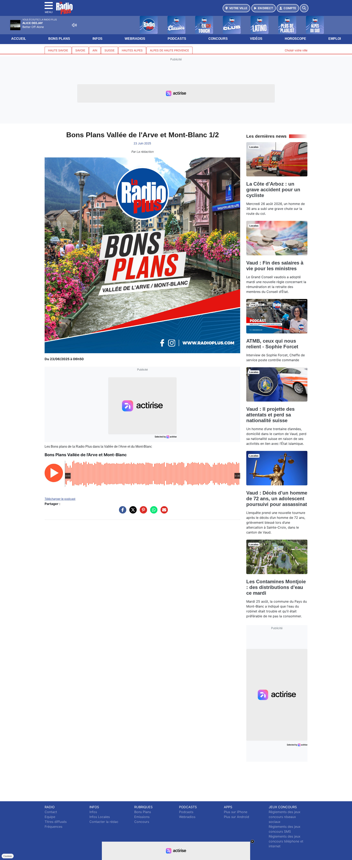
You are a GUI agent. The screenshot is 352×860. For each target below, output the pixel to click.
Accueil (18, 38)
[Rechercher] (304, 8)
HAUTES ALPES (132, 50)
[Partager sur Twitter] (132, 512)
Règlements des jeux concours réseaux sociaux (284, 817)
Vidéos (256, 38)
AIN (94, 50)
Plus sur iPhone (235, 812)
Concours (218, 38)
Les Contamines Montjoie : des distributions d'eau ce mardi (276, 587)
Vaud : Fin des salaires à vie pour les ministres (274, 265)
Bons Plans (59, 38)
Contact (51, 812)
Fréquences (53, 827)
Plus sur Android (236, 817)
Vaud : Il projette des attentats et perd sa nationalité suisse (270, 414)
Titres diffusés (56, 822)
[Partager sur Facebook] (121, 512)
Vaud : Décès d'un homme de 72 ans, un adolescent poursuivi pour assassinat (276, 498)
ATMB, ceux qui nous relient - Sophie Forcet (272, 343)
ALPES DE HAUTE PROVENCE (169, 50)
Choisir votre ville (296, 50)
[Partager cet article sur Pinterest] (142, 512)
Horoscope (295, 38)
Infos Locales (99, 817)
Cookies (7, 856)
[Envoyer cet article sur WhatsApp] (152, 512)
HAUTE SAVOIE (58, 50)
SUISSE (109, 50)
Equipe (50, 817)
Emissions (142, 817)
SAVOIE (80, 50)
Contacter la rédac (103, 822)
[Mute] (74, 25)
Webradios (135, 38)
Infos (97, 38)
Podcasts (177, 38)
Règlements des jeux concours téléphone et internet (286, 841)
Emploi (334, 38)
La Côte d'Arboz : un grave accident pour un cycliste (273, 189)
